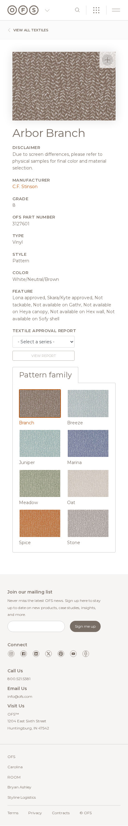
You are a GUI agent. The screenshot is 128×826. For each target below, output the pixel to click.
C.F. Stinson (25, 186)
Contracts (61, 812)
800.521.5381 (18, 678)
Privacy (35, 812)
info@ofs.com (19, 696)
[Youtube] (73, 653)
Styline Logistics (21, 797)
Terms (12, 812)
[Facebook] (23, 653)
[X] (48, 653)
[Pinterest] (61, 653)
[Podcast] (85, 653)
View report (43, 356)
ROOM (14, 777)
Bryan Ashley (19, 787)
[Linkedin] (36, 653)
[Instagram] (11, 653)
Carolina (15, 767)
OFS (11, 756)
